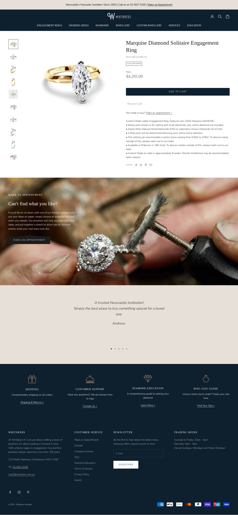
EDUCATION (194, 25)
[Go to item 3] (13, 69)
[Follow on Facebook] (10, 492)
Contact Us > (90, 406)
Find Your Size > (206, 405)
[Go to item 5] (13, 94)
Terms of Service (83, 468)
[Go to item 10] (13, 157)
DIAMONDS (102, 25)
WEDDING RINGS (79, 25)
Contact (78, 445)
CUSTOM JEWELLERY (149, 25)
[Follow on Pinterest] (28, 492)
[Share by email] (150, 165)
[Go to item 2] (13, 57)
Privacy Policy (81, 474)
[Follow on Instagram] (19, 492)
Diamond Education (84, 463)
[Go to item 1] (13, 44)
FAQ (76, 457)
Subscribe (125, 464)
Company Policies (84, 451)
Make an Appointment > (159, 113)
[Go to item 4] (13, 82)
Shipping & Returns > (32, 402)
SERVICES (174, 25)
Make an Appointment (160, 4)
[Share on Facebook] (136, 165)
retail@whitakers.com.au (21, 474)
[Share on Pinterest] (145, 165)
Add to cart (178, 91)
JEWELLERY (123, 25)
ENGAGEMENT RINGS (49, 25)
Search (78, 480)
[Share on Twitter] (141, 165)
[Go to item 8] (13, 132)
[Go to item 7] (13, 119)
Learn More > (148, 405)
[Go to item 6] (13, 107)
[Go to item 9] (13, 144)
